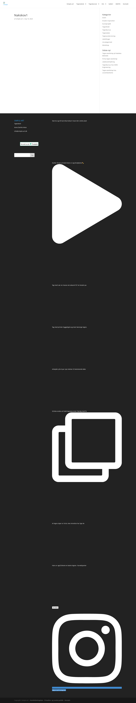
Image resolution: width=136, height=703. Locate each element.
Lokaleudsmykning (108, 62)
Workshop (105, 45)
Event (104, 18)
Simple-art (70, 4)
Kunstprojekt (106, 24)
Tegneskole (80, 4)
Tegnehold (105, 27)
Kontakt (125, 4)
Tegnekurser (93, 4)
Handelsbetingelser (36, 700)
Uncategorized (107, 42)
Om (103, 4)
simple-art (19, 19)
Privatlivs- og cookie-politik (53, 700)
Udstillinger (106, 39)
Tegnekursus (106, 30)
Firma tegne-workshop (109, 59)
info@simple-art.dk (20, 131)
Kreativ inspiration (108, 21)
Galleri (111, 4)
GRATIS (118, 4)
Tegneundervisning (108, 36)
